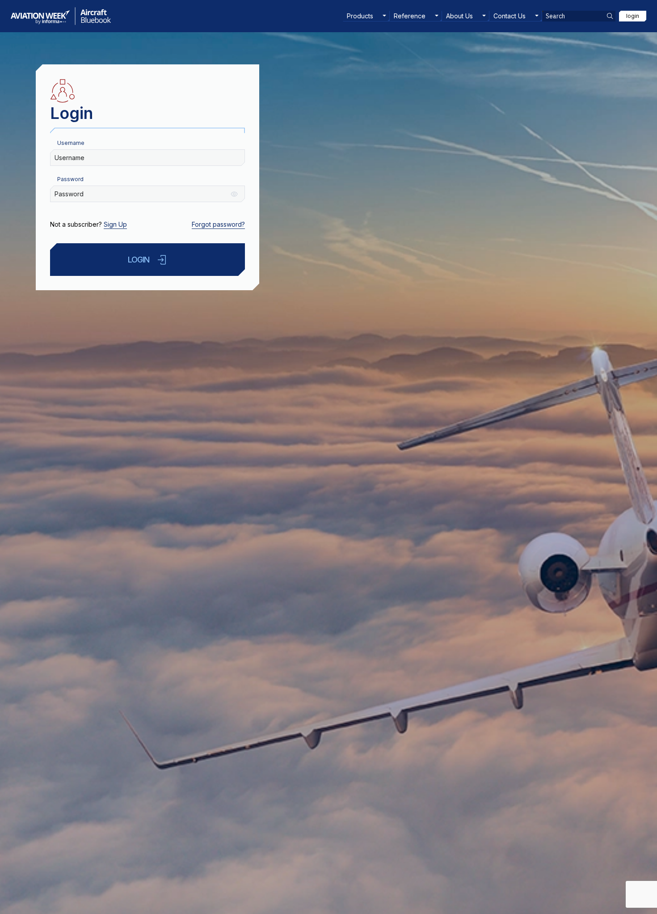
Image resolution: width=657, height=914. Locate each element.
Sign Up (115, 224)
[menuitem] (366, 16)
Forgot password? (218, 224)
